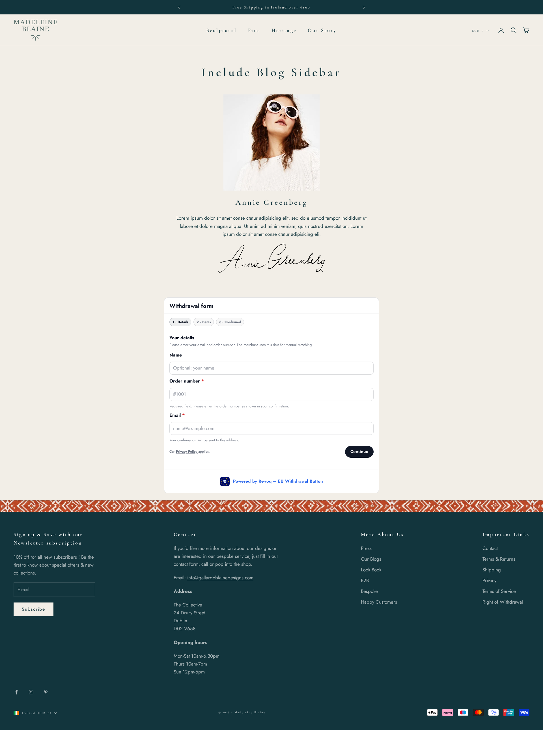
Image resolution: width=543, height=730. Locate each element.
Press (366, 548)
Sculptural (221, 30)
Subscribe (33, 609)
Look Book (371, 569)
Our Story (322, 30)
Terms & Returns (498, 559)
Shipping (491, 569)
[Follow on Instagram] (31, 692)
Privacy (489, 580)
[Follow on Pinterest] (46, 692)
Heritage (284, 30)
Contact (490, 548)
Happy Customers (379, 602)
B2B (365, 580)
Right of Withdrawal (502, 602)
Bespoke (369, 591)
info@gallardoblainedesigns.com (220, 577)
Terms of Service (499, 591)
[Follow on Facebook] (16, 692)
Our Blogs (371, 559)
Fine (254, 30)
